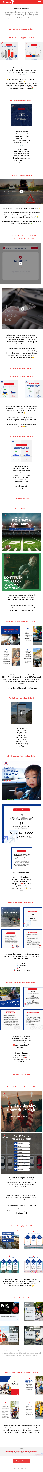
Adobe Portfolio (25, 1468)
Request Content (21, 1461)
